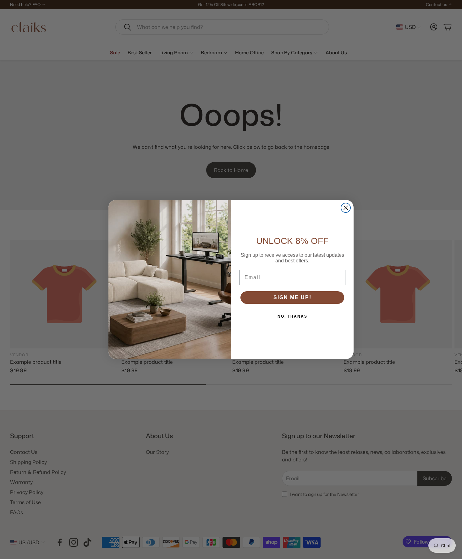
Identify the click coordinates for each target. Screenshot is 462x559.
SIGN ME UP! (292, 297)
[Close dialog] (345, 207)
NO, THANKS (292, 316)
